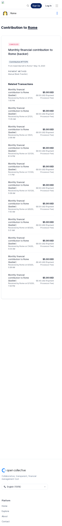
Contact (6, 521)
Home (4, 506)
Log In (48, 5)
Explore (5, 511)
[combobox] (25, 487)
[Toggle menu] (57, 5)
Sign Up (36, 5)
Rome (13, 13)
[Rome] (5, 13)
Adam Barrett (18, 66)
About (5, 516)
